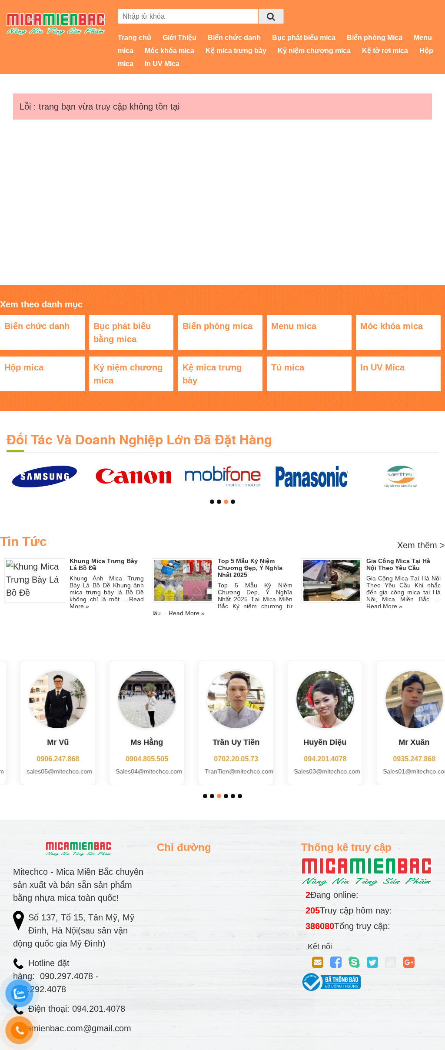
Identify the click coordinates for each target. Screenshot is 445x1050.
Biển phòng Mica (374, 37)
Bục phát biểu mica (303, 37)
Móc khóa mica (169, 50)
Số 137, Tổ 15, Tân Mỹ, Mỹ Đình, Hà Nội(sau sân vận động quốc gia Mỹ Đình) (73, 930)
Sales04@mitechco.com (136, 771)
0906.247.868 (44, 759)
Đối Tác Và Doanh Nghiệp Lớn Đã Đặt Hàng (139, 439)
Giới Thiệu (179, 37)
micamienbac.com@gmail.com (72, 1028)
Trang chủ (134, 37)
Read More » (187, 613)
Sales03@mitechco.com (314, 771)
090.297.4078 (68, 976)
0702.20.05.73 (223, 759)
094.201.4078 (312, 759)
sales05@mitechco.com (46, 771)
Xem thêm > (421, 545)
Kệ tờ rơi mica (385, 50)
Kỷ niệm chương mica (314, 50)
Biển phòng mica (217, 326)
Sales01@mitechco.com (403, 771)
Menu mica (293, 326)
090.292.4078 (41, 989)
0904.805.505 (134, 759)
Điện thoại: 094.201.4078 (76, 1008)
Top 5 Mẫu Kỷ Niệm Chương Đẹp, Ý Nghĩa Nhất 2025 (250, 567)
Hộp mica (23, 367)
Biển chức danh (234, 37)
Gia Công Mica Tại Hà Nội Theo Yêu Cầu (398, 564)
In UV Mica (162, 63)
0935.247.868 (401, 759)
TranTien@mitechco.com (226, 771)
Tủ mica (287, 367)
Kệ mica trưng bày (236, 50)
